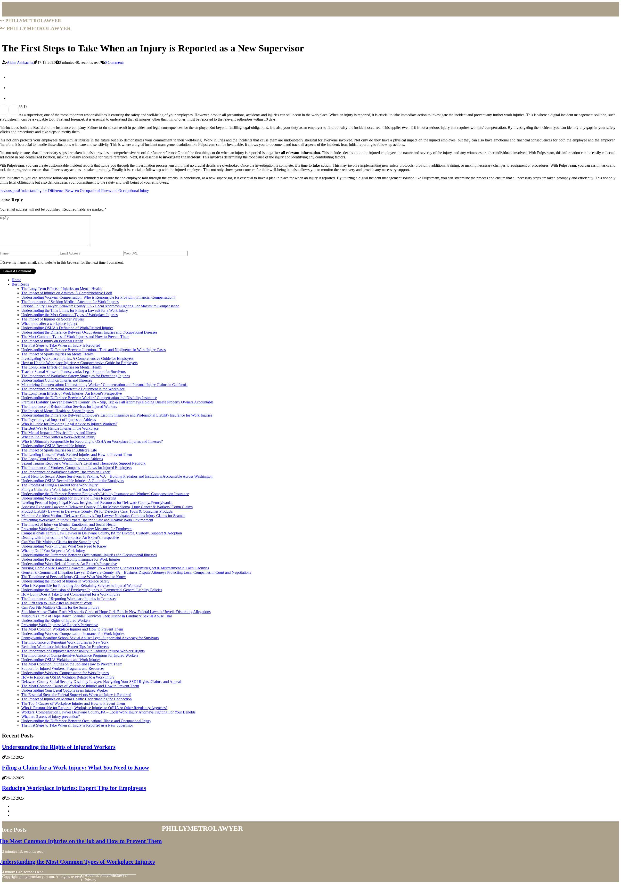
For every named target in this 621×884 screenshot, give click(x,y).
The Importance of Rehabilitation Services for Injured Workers (69, 406)
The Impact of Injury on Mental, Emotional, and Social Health (68, 524)
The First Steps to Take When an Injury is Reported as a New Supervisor (77, 725)
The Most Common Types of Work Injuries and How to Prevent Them (75, 337)
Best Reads (20, 284)
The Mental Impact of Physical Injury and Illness (58, 433)
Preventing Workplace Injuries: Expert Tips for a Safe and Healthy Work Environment (87, 520)
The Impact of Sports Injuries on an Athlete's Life (59, 450)
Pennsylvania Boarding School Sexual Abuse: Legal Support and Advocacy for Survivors (90, 638)
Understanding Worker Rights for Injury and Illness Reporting (68, 498)
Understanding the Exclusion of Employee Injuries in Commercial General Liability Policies (91, 590)
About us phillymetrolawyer (106, 875)
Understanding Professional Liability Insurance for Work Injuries (70, 559)
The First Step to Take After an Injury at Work (56, 603)
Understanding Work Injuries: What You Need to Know (64, 546)
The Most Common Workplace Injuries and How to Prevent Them (72, 629)
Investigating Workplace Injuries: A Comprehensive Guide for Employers (77, 358)
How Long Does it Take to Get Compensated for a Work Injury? (70, 594)
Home (16, 280)
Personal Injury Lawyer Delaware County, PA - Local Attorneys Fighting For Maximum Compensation (100, 306)
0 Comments (114, 62)
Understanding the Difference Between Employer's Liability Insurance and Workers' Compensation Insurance (105, 494)
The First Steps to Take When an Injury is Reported (60, 345)
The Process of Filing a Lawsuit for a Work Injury (59, 485)
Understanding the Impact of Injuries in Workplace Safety (65, 581)
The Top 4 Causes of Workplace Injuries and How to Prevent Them (73, 703)
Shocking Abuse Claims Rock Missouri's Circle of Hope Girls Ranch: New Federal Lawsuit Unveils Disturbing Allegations (116, 612)
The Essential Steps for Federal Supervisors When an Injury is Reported (76, 695)
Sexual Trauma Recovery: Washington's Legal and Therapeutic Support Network (83, 463)
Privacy (90, 880)
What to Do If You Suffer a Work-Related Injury (58, 437)
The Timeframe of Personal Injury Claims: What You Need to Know (73, 577)
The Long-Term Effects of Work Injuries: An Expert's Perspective (71, 393)
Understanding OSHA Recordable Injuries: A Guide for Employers (72, 481)
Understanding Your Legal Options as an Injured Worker (64, 690)
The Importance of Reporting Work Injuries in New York (64, 642)
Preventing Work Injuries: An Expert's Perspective (59, 625)
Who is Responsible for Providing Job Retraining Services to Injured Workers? (81, 585)
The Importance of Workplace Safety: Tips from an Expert (65, 472)
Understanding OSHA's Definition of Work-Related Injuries (67, 328)
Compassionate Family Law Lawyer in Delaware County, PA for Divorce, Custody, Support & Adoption (101, 533)
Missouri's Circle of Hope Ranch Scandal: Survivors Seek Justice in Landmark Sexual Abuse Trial (96, 616)
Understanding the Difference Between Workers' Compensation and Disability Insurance (89, 398)
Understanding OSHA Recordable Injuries (53, 446)
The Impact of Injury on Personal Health (52, 341)
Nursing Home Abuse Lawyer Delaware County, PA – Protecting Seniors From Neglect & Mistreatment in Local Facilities (115, 568)
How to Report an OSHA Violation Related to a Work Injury (67, 677)
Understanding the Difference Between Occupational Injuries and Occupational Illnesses (89, 555)
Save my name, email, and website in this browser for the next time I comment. (63, 262)
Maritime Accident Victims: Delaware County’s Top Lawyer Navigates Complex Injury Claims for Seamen (103, 516)
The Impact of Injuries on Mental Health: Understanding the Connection (76, 699)
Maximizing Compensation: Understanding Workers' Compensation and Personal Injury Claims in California (104, 385)
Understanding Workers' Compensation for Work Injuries (65, 673)
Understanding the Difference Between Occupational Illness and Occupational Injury (86, 721)
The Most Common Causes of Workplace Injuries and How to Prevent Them (80, 686)
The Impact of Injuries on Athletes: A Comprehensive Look (66, 293)
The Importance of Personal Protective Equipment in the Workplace (73, 389)
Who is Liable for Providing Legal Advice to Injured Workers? (69, 424)
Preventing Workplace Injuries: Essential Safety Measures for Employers (76, 529)
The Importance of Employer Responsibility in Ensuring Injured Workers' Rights (83, 651)
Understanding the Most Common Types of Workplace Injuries (69, 315)
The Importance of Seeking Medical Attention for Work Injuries (70, 302)
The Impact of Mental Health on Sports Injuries (57, 411)
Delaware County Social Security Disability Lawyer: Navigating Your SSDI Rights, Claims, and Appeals (101, 681)
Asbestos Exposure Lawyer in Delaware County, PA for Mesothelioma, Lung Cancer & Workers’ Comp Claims (107, 507)
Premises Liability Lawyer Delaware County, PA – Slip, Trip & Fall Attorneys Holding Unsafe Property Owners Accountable (117, 402)
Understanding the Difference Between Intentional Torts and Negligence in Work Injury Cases (93, 350)
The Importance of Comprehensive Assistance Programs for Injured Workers (79, 655)
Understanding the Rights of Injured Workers (55, 620)
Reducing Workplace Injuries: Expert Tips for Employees (65, 647)
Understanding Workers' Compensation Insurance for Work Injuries (72, 633)
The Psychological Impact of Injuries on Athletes (58, 419)
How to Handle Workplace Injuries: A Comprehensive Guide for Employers (79, 363)
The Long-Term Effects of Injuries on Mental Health (61, 288)
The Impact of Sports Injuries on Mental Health (57, 354)
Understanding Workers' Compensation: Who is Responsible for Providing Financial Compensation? (98, 297)
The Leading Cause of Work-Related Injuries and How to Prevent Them (76, 454)
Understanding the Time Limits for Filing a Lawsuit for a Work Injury (74, 310)
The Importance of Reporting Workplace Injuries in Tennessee (68, 599)
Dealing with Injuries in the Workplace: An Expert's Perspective (70, 537)
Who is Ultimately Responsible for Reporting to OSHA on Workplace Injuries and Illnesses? (92, 441)
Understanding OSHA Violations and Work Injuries (60, 660)
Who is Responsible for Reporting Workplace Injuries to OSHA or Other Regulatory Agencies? (94, 708)
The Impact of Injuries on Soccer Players (52, 319)
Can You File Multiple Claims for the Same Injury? (60, 542)
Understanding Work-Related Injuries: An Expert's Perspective (69, 564)
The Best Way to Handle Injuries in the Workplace (59, 428)
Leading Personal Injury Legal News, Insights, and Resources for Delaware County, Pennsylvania (96, 502)
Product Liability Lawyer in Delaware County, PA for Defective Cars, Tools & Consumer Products (97, 511)
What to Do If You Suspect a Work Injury (53, 550)
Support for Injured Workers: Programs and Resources (62, 668)
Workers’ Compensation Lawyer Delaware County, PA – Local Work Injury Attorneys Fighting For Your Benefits (108, 712)
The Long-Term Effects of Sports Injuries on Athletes (62, 459)
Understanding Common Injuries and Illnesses (56, 380)
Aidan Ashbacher (20, 62)
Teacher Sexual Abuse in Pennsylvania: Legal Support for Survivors (73, 371)
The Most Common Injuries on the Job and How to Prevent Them (71, 664)
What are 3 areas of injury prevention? (50, 716)
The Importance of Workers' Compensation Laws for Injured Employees (76, 468)
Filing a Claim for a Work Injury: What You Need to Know (66, 489)
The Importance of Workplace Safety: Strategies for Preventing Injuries (75, 376)
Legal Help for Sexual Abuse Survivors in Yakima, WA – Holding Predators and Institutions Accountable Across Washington (116, 476)
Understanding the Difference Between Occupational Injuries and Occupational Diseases (89, 332)
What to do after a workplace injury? (49, 323)
